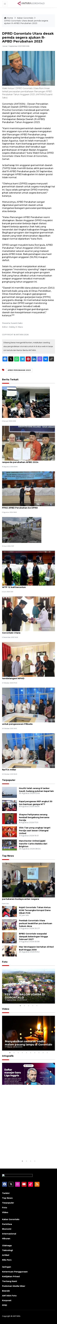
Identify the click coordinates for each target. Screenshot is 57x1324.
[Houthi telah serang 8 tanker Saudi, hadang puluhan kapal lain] (9, 792)
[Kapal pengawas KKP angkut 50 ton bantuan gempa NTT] (9, 805)
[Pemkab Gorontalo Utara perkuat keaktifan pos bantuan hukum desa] (9, 924)
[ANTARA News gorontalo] (31, 4)
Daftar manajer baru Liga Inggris (27, 1152)
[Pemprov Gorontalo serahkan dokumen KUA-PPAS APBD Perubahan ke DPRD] (28, 488)
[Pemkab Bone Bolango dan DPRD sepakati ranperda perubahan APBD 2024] (28, 443)
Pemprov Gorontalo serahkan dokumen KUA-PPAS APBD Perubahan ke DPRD (27, 506)
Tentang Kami (9, 1281)
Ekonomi (6, 1229)
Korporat (6, 1300)
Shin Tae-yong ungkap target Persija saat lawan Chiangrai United (34, 830)
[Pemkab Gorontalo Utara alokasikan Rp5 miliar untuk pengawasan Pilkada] (28, 704)
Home (10, 18)
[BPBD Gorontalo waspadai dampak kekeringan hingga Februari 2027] (9, 937)
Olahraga (7, 1245)
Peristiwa (7, 1224)
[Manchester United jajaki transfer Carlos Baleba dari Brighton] (9, 844)
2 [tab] (24, 1005)
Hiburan (6, 1238)
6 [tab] (30, 1052)
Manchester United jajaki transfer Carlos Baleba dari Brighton (33, 844)
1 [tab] (20, 1005)
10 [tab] (47, 1052)
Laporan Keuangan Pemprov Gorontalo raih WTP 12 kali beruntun (26, 585)
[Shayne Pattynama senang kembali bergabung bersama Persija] (9, 818)
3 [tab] (28, 1005)
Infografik (8, 1056)
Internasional (9, 1234)
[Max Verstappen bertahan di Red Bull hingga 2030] (9, 950)
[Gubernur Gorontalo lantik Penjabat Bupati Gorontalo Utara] (28, 613)
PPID (4, 1305)
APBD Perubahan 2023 (19, 370)
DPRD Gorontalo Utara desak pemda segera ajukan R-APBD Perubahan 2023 (26, 22)
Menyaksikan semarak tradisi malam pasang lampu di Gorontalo (28, 1043)
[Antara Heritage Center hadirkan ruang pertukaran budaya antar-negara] (28, 880)
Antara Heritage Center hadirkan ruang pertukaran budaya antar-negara (24, 897)
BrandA (6, 1291)
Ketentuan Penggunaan (15, 1271)
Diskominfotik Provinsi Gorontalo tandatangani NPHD (21, 677)
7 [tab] (34, 1052)
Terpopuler (8, 780)
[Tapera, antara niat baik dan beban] (21, 529)
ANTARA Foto (9, 1295)
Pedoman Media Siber (13, 1286)
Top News (8, 856)
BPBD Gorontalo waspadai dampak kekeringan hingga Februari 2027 (33, 936)
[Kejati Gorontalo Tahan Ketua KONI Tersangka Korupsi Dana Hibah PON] (9, 911)
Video (5, 1009)
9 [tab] (43, 1052)
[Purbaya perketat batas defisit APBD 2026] (26, 402)
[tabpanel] (28, 986)
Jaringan (6, 1267)
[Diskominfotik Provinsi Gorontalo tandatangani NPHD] (28, 659)
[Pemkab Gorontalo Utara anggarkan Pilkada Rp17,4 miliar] (28, 750)
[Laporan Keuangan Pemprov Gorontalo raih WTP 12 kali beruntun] (28, 568)
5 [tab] (36, 1005)
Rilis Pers (6, 1260)
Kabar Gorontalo (25, 18)
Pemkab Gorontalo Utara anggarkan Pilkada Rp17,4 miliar (27, 768)
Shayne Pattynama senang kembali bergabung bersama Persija (34, 817)
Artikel (5, 1255)
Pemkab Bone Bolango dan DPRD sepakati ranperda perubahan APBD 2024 (26, 460)
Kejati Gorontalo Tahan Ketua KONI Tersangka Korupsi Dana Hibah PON (34, 910)
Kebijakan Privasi (11, 1276)
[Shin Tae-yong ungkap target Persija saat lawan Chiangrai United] (9, 831)
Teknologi (7, 1250)
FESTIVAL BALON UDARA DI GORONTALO (25, 996)
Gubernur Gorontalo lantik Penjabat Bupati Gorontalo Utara (26, 631)
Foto (4, 962)
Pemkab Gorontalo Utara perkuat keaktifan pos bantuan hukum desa (35, 923)
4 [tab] (32, 1005)
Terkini (5, 1193)
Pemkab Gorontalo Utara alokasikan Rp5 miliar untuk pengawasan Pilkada (28, 722)
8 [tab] (38, 1052)
